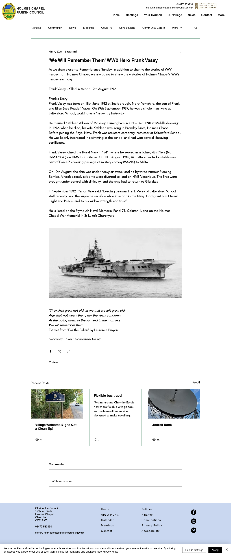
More (175, 27)
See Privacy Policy (107, 551)
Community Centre (153, 27)
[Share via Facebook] (50, 351)
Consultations (127, 27)
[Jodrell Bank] (174, 404)
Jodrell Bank (162, 425)
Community (55, 27)
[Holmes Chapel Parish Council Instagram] (193, 521)
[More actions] (180, 51)
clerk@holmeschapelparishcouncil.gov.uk (169, 7)
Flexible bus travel (108, 395)
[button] (195, 27)
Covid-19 (106, 27)
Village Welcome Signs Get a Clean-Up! (56, 426)
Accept (215, 550)
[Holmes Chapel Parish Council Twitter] (193, 530)
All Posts (36, 27)
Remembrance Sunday (88, 338)
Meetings (88, 27)
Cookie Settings (194, 550)
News (72, 27)
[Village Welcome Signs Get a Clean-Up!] (57, 404)
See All (196, 382)
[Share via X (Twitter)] (59, 351)
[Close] (227, 550)
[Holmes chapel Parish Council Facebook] (193, 512)
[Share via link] (68, 351)
